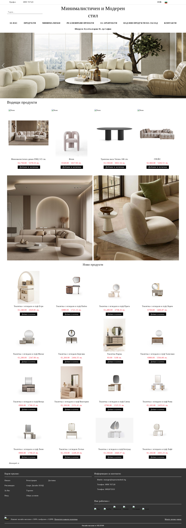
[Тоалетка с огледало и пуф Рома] (157, 382)
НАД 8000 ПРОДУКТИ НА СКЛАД (140, 23)
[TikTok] (177, 2)
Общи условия (32, 496)
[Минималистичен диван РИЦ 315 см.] (28, 133)
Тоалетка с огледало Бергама (71, 354)
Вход (6, 496)
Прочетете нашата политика (66, 519)
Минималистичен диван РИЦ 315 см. (28, 159)
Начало (7, 480)
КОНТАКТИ (170, 23)
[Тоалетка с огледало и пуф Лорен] (157, 287)
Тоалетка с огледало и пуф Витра (28, 402)
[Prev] (4, 65)
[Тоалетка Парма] (114, 335)
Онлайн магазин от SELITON (93, 525)
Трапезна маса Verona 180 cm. (114, 159)
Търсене (29, 491)
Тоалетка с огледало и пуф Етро (28, 306)
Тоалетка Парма (114, 354)
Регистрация (31, 480)
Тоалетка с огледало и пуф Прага (114, 306)
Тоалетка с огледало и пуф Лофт (157, 449)
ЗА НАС (13, 23)
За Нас (7, 491)
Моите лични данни (173, 519)
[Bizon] (71, 133)
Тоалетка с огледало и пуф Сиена (114, 402)
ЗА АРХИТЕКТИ (108, 23)
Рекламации (10, 485)
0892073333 (110, 489)
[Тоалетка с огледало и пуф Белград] (114, 430)
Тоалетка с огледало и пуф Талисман (157, 354)
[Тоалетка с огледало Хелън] (71, 430)
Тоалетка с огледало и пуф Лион (29, 449)
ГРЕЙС (157, 159)
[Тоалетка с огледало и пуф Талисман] (157, 335)
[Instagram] (173, 2)
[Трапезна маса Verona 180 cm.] (114, 133)
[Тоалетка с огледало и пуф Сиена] (114, 382)
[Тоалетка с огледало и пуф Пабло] (71, 287)
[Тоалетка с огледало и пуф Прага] (114, 287)
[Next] (181, 65)
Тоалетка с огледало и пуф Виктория (71, 402)
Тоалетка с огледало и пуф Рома (157, 402)
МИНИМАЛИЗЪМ (51, 23)
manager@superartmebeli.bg (115, 480)
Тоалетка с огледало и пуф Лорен (157, 306)
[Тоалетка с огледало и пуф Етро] (28, 287)
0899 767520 (28, 2)
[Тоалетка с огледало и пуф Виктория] (71, 382)
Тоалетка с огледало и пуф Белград (114, 449)
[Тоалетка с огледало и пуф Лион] (28, 430)
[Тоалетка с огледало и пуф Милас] (28, 335)
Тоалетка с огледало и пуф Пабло (71, 306)
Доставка (52, 480)
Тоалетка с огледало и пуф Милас (28, 354)
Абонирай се (14, 463)
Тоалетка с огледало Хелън (71, 449)
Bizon (71, 159)
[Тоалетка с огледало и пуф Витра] (28, 382)
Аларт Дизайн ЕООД (35, 485)
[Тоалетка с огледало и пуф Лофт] (157, 430)
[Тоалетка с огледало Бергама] (71, 335)
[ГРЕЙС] (157, 133)
